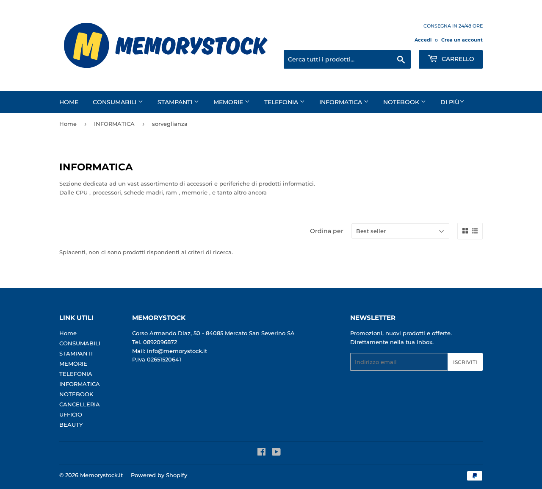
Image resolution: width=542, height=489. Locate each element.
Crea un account (462, 40)
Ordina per (326, 231)
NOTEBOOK (402, 102)
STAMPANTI (176, 102)
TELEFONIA (282, 102)
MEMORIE (229, 102)
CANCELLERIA (79, 404)
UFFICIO (70, 414)
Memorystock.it (101, 475)
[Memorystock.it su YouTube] (276, 453)
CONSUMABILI (115, 102)
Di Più (449, 102)
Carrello (457, 59)
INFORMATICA (341, 102)
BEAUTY (71, 424)
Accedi (423, 40)
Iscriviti (465, 362)
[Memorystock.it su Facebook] (261, 453)
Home (68, 102)
